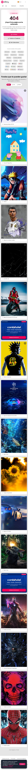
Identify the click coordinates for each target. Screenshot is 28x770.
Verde (14, 66)
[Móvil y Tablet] (6, 6)
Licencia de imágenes (21, 758)
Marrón (20, 66)
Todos (8, 84)
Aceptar (22, 764)
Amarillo (22, 6)
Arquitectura (13, 54)
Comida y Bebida (17, 57)
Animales (21, 54)
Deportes (22, 60)
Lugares (8, 63)
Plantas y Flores (7, 60)
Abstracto (13, 6)
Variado (13, 51)
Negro (14, 63)
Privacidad (13, 758)
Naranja (13, 69)
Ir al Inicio (15, 34)
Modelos (9, 57)
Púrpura (21, 69)
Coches (15, 60)
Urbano (6, 54)
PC (14, 84)
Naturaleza (20, 51)
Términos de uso (5, 758)
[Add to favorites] (25, 90)
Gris (7, 69)
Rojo (21, 63)
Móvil (19, 84)
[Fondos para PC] (3, 6)
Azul (8, 66)
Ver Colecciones (15, 42)
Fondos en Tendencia (15, 38)
